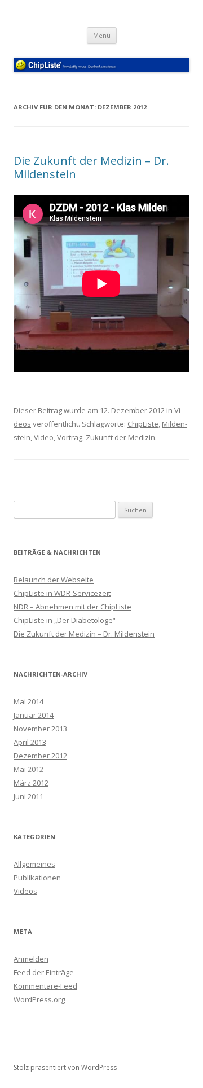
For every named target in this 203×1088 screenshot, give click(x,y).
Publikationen (37, 877)
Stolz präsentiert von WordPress (65, 1067)
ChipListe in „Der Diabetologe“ (65, 620)
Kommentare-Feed (45, 986)
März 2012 (31, 783)
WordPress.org (39, 999)
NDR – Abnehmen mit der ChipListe (72, 607)
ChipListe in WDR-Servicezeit (62, 593)
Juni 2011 (28, 796)
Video (44, 437)
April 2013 (30, 742)
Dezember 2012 (40, 756)
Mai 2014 (28, 701)
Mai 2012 (28, 769)
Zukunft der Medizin (120, 437)
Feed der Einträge (44, 972)
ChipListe (142, 424)
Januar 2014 (34, 715)
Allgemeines (34, 864)
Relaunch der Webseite (54, 579)
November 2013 (40, 728)
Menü (102, 35)
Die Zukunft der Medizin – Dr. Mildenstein (91, 167)
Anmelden (31, 959)
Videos (25, 891)
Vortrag (69, 437)
